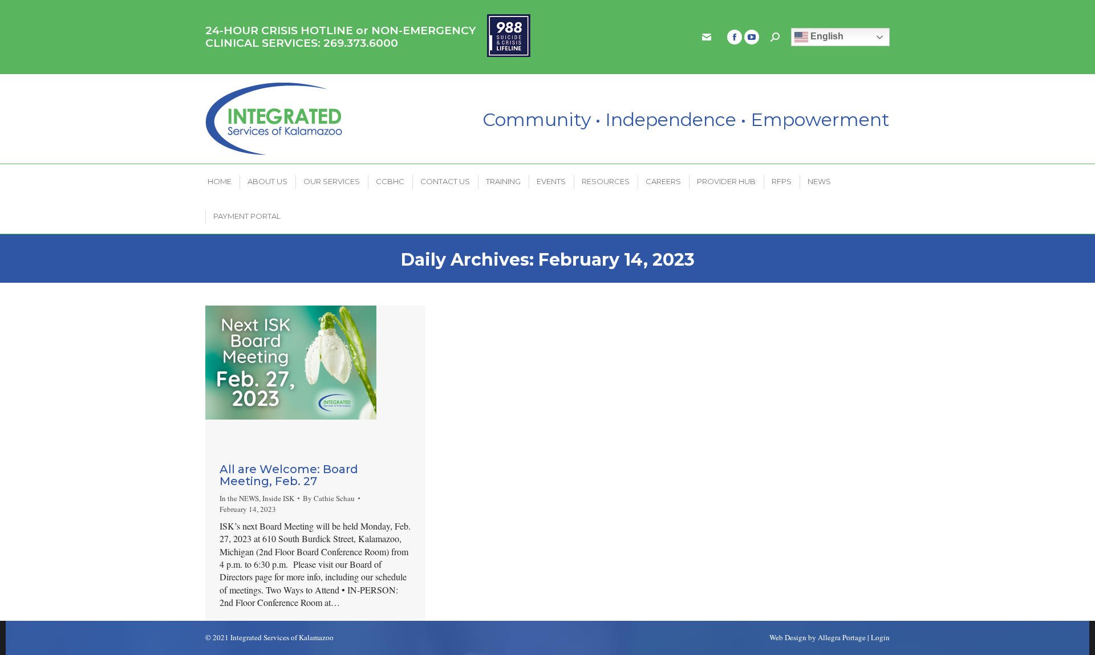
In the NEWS (239, 498)
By (329, 498)
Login (880, 637)
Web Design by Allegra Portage (817, 637)
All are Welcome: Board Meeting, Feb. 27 (289, 475)
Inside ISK (278, 498)
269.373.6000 (360, 43)
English (825, 36)
